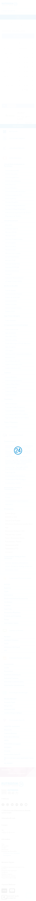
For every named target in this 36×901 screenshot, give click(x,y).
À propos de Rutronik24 (9, 851)
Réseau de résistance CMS (15, 531)
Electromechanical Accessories (16, 598)
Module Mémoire (10, 699)
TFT (5, 651)
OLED (6, 644)
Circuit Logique (10, 243)
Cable (6, 591)
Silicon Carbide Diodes (13, 308)
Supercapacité (10, 472)
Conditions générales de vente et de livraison (13, 868)
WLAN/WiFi (8, 763)
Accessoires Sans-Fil (12, 754)
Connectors (8, 595)
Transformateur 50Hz (12, 494)
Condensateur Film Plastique (15, 479)
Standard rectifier (11, 301)
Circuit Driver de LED (12, 361)
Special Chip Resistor (13, 520)
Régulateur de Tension (13, 216)
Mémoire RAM (10, 260)
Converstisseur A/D (12, 170)
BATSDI (7, 584)
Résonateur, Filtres (11, 570)
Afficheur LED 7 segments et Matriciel (18, 354)
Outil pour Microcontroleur (14, 278)
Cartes (6, 668)
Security (7, 751)
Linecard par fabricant (16, 148)
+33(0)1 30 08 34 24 (8, 832)
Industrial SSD (9, 709)
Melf (6, 527)
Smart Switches (10, 198)
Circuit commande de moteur (15, 191)
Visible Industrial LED (12, 368)
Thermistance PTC (11, 548)
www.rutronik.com (8, 818)
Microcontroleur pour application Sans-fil (19, 759)
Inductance (9, 504)
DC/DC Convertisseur (13, 181)
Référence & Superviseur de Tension (18, 213)
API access (5, 846)
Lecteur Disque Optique (13, 713)
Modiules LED (10, 357)
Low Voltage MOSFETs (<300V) (16, 414)
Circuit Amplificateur (12, 177)
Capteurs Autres (10, 395)
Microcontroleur (10, 246)
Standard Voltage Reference (15, 206)
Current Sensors (11, 377)
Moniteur (7, 637)
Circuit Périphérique (12, 257)
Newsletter (5, 849)
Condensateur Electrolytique (15, 476)
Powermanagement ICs (13, 195)
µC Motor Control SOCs (13, 281)
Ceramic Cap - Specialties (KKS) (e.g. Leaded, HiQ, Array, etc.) (16, 468)
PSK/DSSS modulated (12, 744)
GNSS (6, 740)
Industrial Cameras (11, 678)
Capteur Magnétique (12, 384)
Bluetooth (8, 730)
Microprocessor (10, 250)
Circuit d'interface (11, 188)
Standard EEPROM (12, 267)
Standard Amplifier (11, 202)
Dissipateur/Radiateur (12, 612)
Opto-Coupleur (10, 347)
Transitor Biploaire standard (15, 411)
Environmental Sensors (13, 381)
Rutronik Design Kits (12, 264)
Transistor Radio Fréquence (15, 407)
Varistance (9, 552)
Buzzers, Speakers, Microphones (16, 563)
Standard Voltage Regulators (15, 209)
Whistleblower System (8, 876)
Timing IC (8, 274)
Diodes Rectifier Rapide (13, 294)
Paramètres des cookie (9, 878)
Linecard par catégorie (17, 138)
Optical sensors (10, 333)
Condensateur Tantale (13, 483)
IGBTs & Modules (11, 404)
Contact (4, 848)
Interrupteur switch (11, 623)
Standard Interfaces (12, 271)
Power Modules (10, 320)
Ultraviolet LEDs (11, 336)
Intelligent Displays (11, 640)
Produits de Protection (12, 616)
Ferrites (7, 497)
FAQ (3, 844)
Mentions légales (7, 874)
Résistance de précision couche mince (18, 524)
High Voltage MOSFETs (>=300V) (17, 418)
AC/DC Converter (11, 174)
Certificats (5, 872)
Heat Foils (8, 609)
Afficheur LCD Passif (12, 647)
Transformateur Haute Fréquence (17, 501)
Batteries (7, 588)
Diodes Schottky (11, 304)
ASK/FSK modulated (12, 726)
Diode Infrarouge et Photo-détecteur (17, 343)
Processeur (8, 671)
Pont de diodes (10, 290)
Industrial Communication (14, 682)
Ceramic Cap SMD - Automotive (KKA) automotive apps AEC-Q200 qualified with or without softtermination (18, 462)
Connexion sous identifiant (11, 853)
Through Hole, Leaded (13, 534)
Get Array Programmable (14, 239)
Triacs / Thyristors (11, 427)
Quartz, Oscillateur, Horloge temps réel (18, 566)
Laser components (11, 329)
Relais (6, 619)
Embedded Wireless (11, 737)
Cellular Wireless (10, 733)
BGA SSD (8, 225)
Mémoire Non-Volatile (12, 253)
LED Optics (9, 350)
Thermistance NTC (12, 545)
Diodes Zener (10, 311)
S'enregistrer (7, 855)
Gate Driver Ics (10, 184)
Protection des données (9, 870)
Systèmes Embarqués (12, 675)
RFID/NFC (8, 747)
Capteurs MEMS (11, 388)
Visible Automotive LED (13, 364)
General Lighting (11, 340)
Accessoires (9, 664)
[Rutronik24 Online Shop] (10, 4)
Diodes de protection (12, 297)
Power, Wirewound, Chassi (14, 538)
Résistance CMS (11, 517)
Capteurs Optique (11, 391)
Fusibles (7, 605)
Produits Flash (9, 702)
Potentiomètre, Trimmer (13, 541)
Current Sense (10, 513)
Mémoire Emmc (10, 236)
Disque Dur (8, 706)
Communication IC (11, 229)
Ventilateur (8, 602)
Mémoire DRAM (10, 232)
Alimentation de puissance (14, 685)
